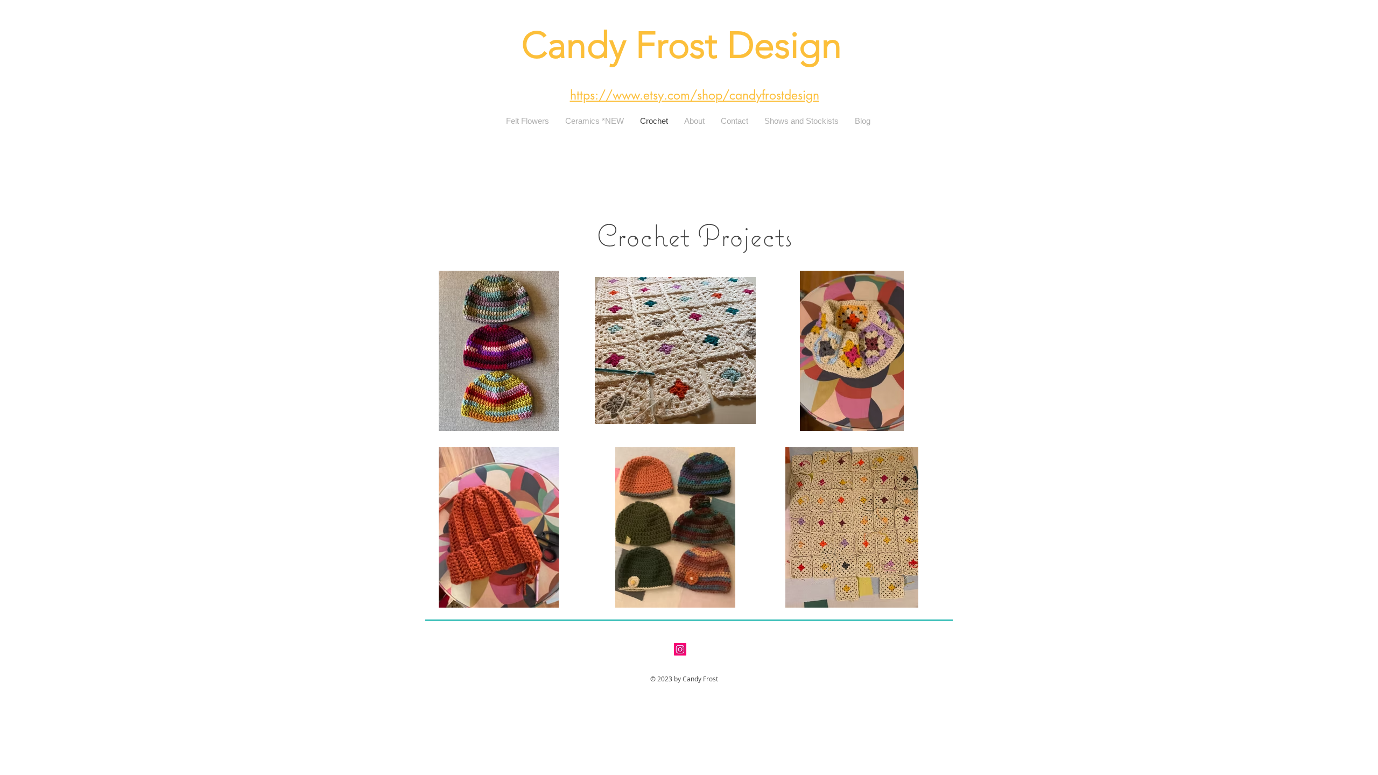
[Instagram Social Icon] (680, 649)
